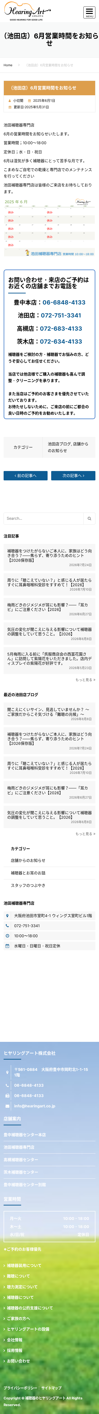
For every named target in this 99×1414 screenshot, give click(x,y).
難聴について (18, 1276)
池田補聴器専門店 (19, 1147)
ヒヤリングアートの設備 (28, 1329)
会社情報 (14, 1339)
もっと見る (83, 680)
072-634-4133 (61, 341)
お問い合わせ (18, 1361)
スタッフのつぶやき (28, 885)
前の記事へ (26, 475)
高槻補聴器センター (21, 1159)
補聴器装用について (24, 1265)
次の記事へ (72, 475)
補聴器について (20, 1297)
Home (8, 65)
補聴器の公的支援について (30, 1308)
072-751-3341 (61, 315)
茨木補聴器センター (21, 1172)
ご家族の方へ (18, 1318)
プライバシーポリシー (20, 1388)
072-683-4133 (61, 328)
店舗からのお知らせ (28, 860)
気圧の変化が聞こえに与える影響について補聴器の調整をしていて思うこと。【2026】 (49, 631)
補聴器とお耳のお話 (28, 873)
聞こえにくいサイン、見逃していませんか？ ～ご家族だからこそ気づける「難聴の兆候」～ (48, 711)
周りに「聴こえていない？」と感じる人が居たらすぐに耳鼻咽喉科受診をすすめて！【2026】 (49, 582)
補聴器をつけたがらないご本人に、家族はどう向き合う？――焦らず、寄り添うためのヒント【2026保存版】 (49, 555)
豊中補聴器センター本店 (25, 1134)
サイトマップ (51, 1388)
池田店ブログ (59, 444)
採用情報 (14, 1350)
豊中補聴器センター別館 (25, 1184)
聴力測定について (22, 1286)
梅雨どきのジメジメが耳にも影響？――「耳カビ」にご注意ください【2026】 (47, 607)
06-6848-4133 (64, 302)
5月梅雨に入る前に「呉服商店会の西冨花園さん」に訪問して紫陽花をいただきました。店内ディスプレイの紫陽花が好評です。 (49, 659)
